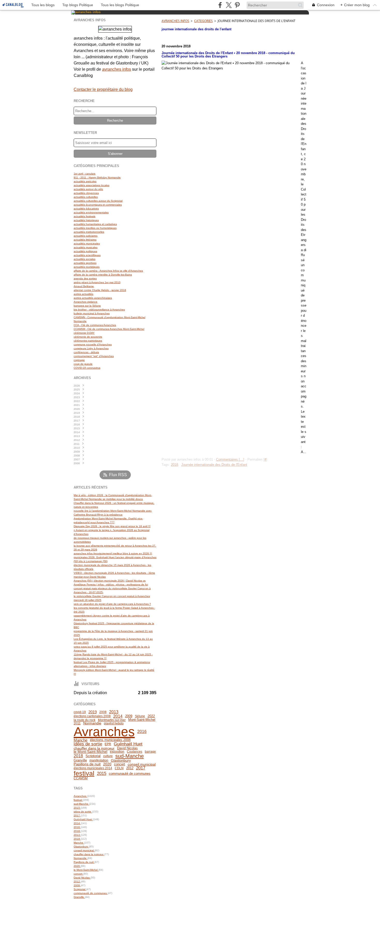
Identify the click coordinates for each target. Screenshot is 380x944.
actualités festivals (84, 216)
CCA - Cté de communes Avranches (95, 325)
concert (119, 764)
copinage (79, 360)
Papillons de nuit (87, 764)
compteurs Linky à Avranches (91, 348)
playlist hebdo (114, 723)
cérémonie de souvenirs (88, 336)
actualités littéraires (85, 239)
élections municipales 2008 (110, 740)
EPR (108, 744)
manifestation (98, 760)
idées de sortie (88, 744)
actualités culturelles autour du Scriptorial (98, 200)
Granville (80, 760)
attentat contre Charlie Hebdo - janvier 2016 (100, 290)
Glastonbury (121, 760)
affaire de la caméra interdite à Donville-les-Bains (103, 274)
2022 (151, 716)
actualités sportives (85, 263)
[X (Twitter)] (228, 5)
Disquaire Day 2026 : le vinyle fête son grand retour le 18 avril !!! (112, 526)
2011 (77, 723)
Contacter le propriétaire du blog (103, 89)
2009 (128, 716)
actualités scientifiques (87, 255)
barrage (150, 751)
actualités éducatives (86, 208)
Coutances (134, 751)
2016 (142, 731)
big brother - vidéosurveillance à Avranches (99, 309)
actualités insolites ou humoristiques (95, 228)
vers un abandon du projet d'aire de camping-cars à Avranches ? (112, 603)
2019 (92, 712)
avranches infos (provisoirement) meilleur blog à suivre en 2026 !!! (113, 553)
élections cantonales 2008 (92, 716)
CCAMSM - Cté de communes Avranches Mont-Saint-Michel (109, 329)
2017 (140, 768)
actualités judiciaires (85, 235)
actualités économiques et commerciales (98, 204)
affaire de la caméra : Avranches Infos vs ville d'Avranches (108, 270)
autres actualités (83, 294)
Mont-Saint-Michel (141, 720)
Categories (203, 21)
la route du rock (84, 720)
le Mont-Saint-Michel (90, 752)
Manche (80, 740)
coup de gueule (83, 363)
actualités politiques (85, 251)
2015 (101, 773)
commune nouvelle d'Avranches (93, 344)
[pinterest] (237, 5)
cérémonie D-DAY (84, 332)
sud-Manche (129, 756)
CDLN (119, 768)
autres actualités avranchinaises (93, 297)
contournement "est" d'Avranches (94, 356)
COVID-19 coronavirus (87, 367)
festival (84, 774)
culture (108, 756)
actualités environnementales (91, 212)
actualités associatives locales (91, 185)
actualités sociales (84, 259)
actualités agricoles (85, 181)
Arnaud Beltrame (84, 286)
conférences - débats (86, 352)
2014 (118, 716)
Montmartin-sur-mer (112, 720)
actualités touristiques (87, 266)
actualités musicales (85, 247)
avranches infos (116, 69)
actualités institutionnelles (89, 231)
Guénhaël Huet (128, 744)
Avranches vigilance (85, 301)
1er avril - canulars (84, 173)
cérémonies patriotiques (88, 340)
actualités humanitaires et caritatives (95, 224)
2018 (78, 756)
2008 (103, 712)
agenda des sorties (85, 278)
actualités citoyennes (86, 193)
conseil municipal (142, 764)
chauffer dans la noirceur (94, 748)
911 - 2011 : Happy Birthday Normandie (97, 177)
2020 (107, 764)
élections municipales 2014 (93, 768)
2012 (129, 768)
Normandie (92, 723)
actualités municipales (87, 243)
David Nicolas (127, 748)
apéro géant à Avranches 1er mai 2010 (97, 282)
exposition (117, 751)
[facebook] (220, 5)
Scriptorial (93, 756)
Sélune (140, 716)
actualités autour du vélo (88, 189)
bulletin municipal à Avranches (92, 313)
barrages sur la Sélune (87, 305)
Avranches (104, 731)
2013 (113, 712)
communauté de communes (129, 773)
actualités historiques (86, 220)
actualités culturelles (86, 196)
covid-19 (80, 712)
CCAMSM (81, 778)
